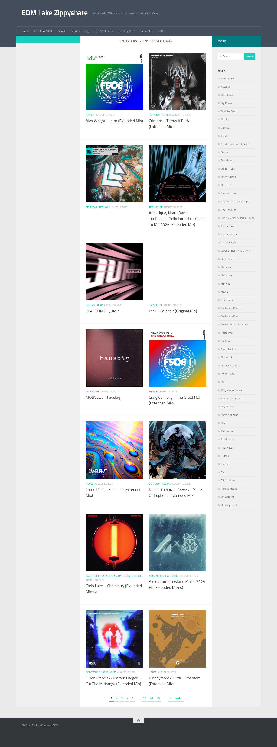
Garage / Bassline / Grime (117, 576)
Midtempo (226, 341)
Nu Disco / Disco (230, 365)
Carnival (225, 127)
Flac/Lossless (228, 209)
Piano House (228, 373)
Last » (178, 698)
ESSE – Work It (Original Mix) (173, 311)
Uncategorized (229, 505)
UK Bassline (227, 496)
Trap (100, 305)
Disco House (228, 168)
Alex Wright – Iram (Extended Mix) (114, 121)
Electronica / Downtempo (235, 201)
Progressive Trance (231, 398)
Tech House (156, 207)
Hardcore (226, 267)
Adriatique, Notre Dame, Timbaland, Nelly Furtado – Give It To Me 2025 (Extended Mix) (177, 219)
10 (144, 698)
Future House (228, 242)
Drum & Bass (228, 177)
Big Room (154, 115)
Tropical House (229, 488)
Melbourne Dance (230, 316)
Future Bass (227, 226)
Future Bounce (229, 234)
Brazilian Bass (229, 111)
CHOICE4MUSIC (43, 31)
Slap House (227, 439)
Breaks (225, 119)
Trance (90, 115)
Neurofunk (227, 357)
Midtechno (227, 332)
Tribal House (228, 480)
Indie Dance (227, 300)
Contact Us (146, 31)
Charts (224, 136)
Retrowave (227, 431)
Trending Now (126, 31)
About (61, 31)
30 (158, 698)
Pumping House (229, 415)
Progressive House (231, 390)
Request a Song (79, 31)
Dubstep (225, 185)
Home (25, 31)
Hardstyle (226, 275)
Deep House (227, 160)
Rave (224, 423)
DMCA (161, 31)
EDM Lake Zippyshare (55, 12)
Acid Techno (93, 672)
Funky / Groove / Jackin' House (238, 218)
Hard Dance (227, 259)
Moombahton (228, 349)
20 (151, 698)
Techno (166, 115)
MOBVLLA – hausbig (103, 397)
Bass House (156, 305)
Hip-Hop (225, 283)
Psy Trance (227, 406)
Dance (224, 152)
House (89, 483)
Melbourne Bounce (231, 308)
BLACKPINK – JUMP (102, 311)
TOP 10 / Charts (103, 31)
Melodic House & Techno (163, 576)
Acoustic (225, 86)
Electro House (228, 193)
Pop (223, 382)
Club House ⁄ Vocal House (234, 144)
